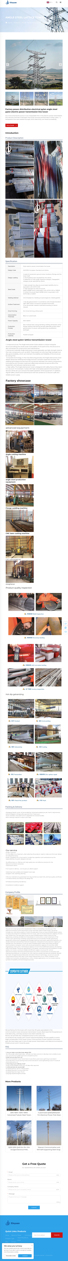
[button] (7, 64)
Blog (6, 1242)
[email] (66, 632)
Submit (34, 1207)
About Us (14, 1235)
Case (12, 1238)
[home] (11, 2)
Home (10, 23)
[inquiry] (66, 624)
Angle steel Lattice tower (51, 23)
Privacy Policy (49, 1255)
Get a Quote (10, 125)
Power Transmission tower (31, 23)
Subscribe (57, 1235)
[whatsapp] (66, 628)
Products (17, 23)
